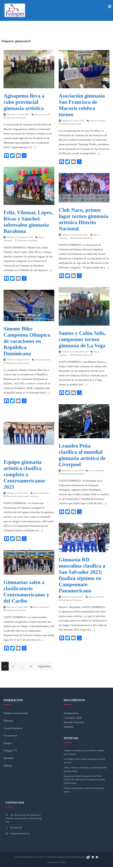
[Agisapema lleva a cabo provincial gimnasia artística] (29, 68)
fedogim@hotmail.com (20, 833)
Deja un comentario (42, 114)
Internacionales (23, 363)
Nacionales (21, 118)
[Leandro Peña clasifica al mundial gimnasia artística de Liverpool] (84, 421)
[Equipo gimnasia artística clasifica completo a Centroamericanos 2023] (29, 433)
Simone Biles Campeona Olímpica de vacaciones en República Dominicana (27, 341)
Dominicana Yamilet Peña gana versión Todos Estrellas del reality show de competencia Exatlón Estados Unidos (84, 779)
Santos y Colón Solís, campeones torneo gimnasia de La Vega (82, 339)
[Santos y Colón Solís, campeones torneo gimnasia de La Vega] (84, 306)
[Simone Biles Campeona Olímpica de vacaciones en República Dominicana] (29, 305)
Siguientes (44, 666)
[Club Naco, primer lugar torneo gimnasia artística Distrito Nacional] (84, 187)
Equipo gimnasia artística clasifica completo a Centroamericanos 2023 (24, 474)
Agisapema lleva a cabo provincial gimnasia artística (24, 102)
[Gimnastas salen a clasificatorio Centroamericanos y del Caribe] (29, 562)
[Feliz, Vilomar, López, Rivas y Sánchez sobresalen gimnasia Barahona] (29, 185)
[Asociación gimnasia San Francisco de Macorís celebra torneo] (84, 68)
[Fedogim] (15, 10)
